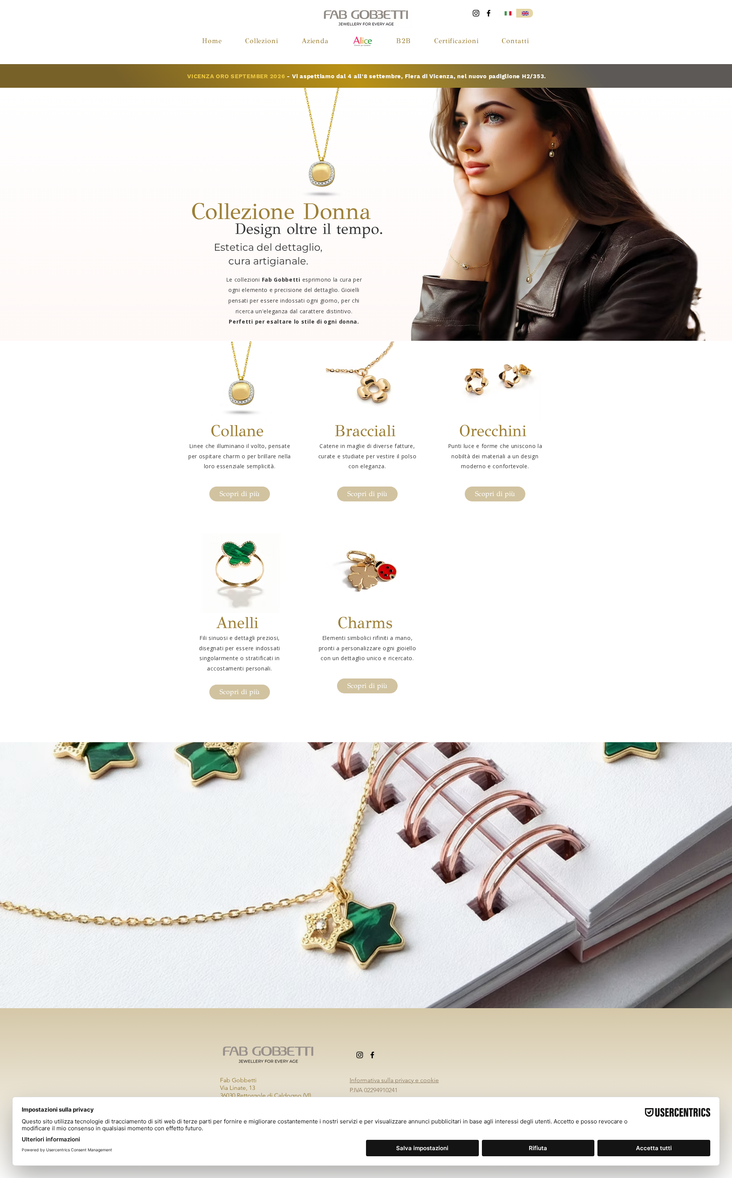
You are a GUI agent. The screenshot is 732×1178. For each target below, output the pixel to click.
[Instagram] (476, 13)
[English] (524, 13)
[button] (261, 41)
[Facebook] (488, 13)
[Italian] (507, 13)
